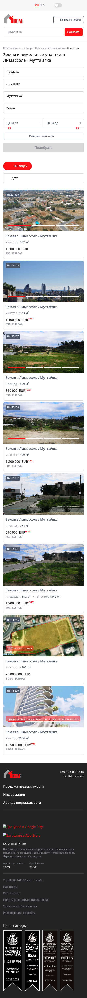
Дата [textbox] (15, 178)
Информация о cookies (19, 913)
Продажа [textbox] (12, 72)
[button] (19, 225)
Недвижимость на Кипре (18, 48)
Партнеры (10, 887)
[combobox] (43, 72)
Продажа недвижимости (50, 48)
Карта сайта (11, 893)
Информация (14, 794)
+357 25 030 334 (71, 772)
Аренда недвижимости (22, 802)
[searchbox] (49, 84)
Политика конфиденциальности (25, 900)
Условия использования (20, 906)
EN (43, 5)
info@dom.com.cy (74, 776)
